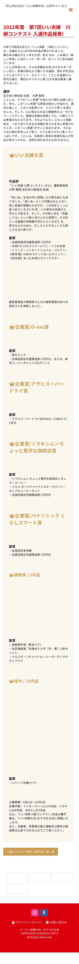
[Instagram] (35, 912)
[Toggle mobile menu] (71, 10)
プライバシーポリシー (28, 922)
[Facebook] (44, 912)
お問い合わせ (58, 922)
